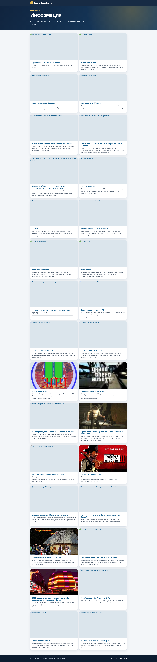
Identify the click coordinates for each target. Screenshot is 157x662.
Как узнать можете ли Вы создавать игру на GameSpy (100, 516)
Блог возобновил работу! (92, 474)
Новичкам (85, 3)
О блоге (35, 229)
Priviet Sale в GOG (88, 62)
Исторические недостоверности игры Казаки (52, 310)
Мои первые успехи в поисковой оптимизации (53, 432)
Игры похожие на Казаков (43, 103)
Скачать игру (104, 3)
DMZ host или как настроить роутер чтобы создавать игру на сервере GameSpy (50, 599)
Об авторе (114, 658)
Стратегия (94, 3)
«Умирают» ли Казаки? (91, 103)
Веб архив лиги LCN (89, 186)
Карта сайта (122, 3)
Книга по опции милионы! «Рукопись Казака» (52, 144)
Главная (77, 3)
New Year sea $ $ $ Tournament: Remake (98, 598)
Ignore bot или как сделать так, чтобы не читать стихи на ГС (102, 433)
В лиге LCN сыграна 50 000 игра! (95, 640)
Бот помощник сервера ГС (92, 310)
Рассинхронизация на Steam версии (48, 474)
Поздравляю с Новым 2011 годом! (46, 557)
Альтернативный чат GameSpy (94, 229)
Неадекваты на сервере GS (92, 391)
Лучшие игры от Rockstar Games (46, 62)
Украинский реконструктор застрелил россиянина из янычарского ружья (49, 187)
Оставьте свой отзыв (41, 640)
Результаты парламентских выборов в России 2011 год (101, 145)
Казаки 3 (113, 3)
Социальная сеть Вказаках (43, 350)
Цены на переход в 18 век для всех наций (50, 515)
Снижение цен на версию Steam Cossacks (99, 557)
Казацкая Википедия (41, 269)
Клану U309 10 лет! (40, 391)
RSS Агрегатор (87, 269)
